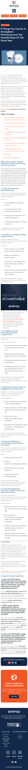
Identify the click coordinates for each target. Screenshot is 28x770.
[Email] (8, 752)
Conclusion (7, 154)
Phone (14, 756)
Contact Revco (5, 109)
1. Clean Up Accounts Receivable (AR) (15, 123)
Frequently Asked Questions (12, 158)
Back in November (6, 75)
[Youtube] (15, 762)
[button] (14, 10)
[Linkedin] (12, 762)
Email (8, 756)
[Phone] (14, 752)
